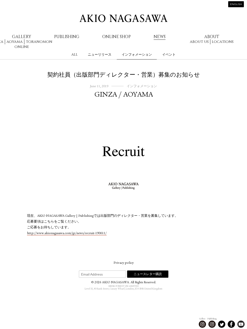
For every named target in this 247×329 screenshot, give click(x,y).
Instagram (202, 324)
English (236, 4)
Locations (222, 41)
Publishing (66, 36)
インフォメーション (137, 54)
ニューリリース (99, 54)
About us (199, 41)
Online (21, 46)
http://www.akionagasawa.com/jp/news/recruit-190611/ (67, 233)
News (159, 36)
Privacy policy (124, 263)
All (74, 54)
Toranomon (39, 41)
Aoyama (15, 41)
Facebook (231, 324)
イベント (169, 54)
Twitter (221, 324)
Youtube (241, 324)
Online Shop (116, 36)
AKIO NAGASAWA (123, 18)
